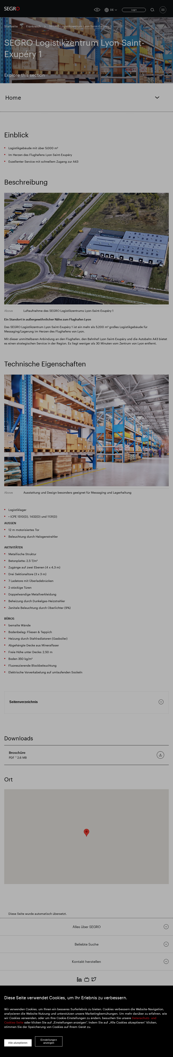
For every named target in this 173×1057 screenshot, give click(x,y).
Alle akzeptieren (17, 1042)
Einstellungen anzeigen (49, 1041)
